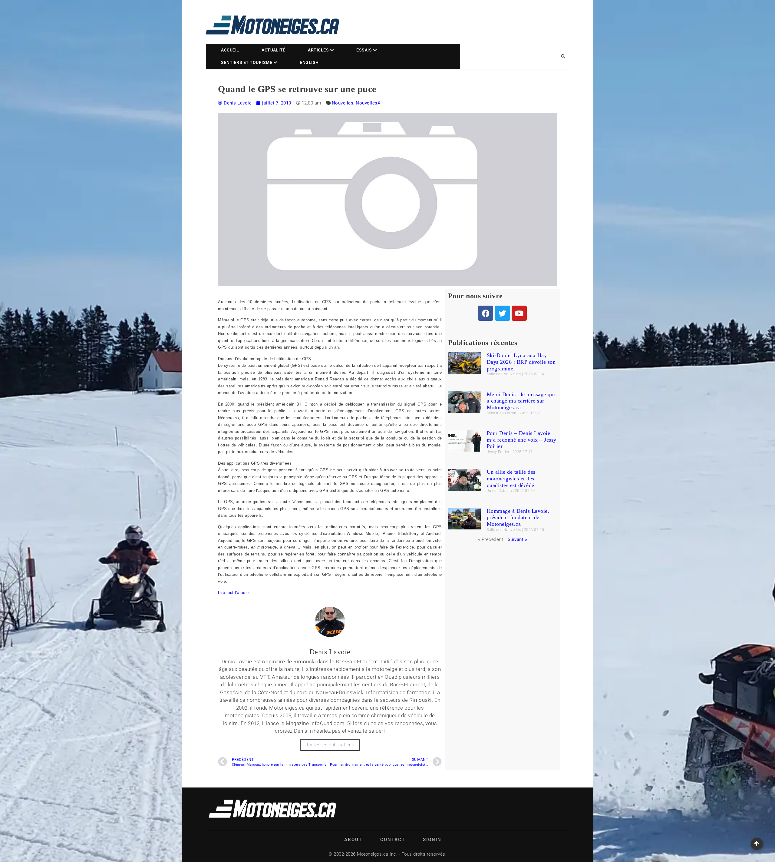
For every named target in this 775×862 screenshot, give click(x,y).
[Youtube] (519, 313)
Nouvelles (343, 103)
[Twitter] (502, 313)
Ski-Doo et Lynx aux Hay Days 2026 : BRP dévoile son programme (521, 361)
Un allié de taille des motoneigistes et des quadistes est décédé (511, 478)
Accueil (230, 50)
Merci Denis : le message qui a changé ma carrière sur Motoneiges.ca (521, 400)
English (309, 62)
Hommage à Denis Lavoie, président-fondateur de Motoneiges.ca (518, 517)
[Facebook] (485, 313)
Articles (318, 50)
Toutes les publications (330, 745)
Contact (392, 839)
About (353, 839)
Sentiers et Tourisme (246, 62)
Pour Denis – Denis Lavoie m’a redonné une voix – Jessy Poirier (521, 439)
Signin (432, 839)
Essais (364, 50)
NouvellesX (368, 103)
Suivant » (517, 539)
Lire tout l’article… (235, 592)
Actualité (273, 50)
